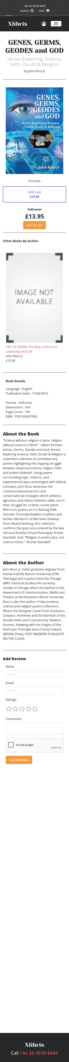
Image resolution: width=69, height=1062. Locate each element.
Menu (56, 23)
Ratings (11, 699)
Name (10, 666)
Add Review (14, 658)
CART (42, 11)
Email (10, 683)
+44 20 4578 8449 (34, 6)
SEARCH (25, 11)
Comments (14, 719)
